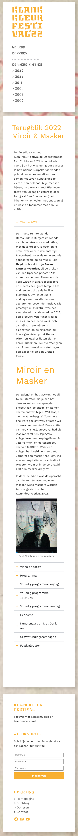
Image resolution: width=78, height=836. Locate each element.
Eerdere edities (27, 64)
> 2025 (18, 70)
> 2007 (18, 94)
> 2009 (18, 88)
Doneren (19, 53)
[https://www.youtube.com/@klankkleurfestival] (28, 818)
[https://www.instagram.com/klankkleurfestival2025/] (22, 818)
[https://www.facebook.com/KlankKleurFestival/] (16, 818)
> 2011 (17, 82)
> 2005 (18, 100)
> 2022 (18, 76)
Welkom (18, 47)
